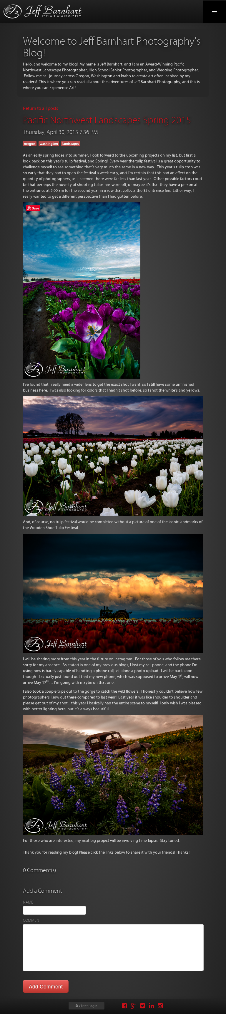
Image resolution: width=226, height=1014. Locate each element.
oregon (29, 144)
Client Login (87, 1006)
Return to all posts (40, 108)
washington (49, 144)
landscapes (70, 144)
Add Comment (46, 986)
